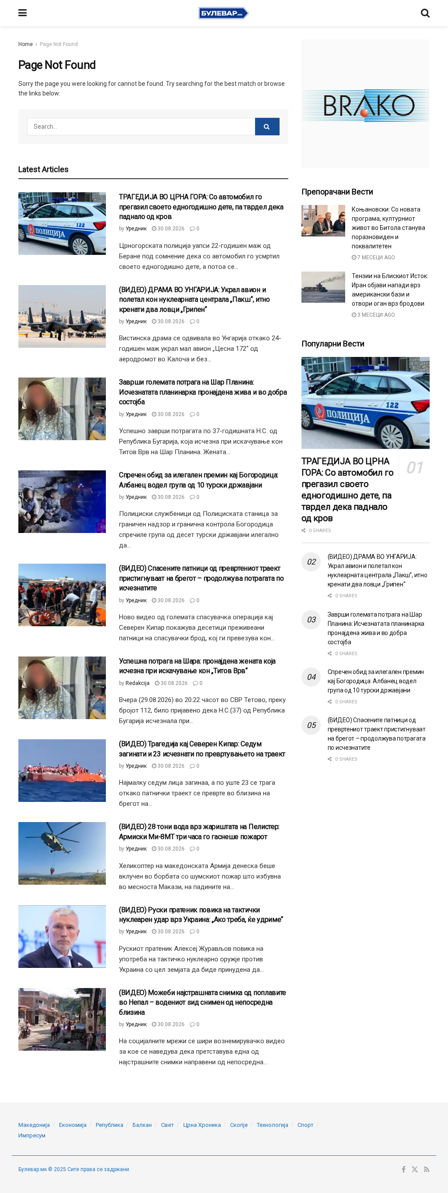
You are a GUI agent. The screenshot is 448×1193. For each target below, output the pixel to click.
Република (109, 1125)
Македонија (34, 1125)
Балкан (142, 1125)
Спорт (306, 1125)
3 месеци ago (375, 315)
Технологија (272, 1125)
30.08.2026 (170, 229)
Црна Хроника (202, 1125)
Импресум (32, 1135)
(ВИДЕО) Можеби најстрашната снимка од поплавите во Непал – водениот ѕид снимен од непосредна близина (202, 1002)
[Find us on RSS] (427, 1170)
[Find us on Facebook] (404, 1170)
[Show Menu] (22, 13)
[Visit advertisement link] (365, 103)
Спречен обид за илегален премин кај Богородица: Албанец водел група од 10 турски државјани (376, 681)
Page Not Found (59, 44)
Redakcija (138, 683)
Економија (73, 1125)
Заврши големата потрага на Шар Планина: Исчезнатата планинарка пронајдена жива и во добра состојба (203, 392)
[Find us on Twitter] (414, 1170)
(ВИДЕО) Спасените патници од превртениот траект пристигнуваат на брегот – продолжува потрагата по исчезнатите (201, 578)
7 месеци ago (375, 257)
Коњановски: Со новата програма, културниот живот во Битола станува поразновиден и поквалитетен (388, 228)
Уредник (136, 229)
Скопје (239, 1125)
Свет (167, 1125)
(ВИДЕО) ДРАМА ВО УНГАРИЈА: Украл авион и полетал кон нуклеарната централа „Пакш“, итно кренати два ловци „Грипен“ (194, 300)
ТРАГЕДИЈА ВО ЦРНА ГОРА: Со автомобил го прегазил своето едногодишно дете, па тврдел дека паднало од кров (201, 207)
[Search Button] (425, 13)
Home (25, 44)
